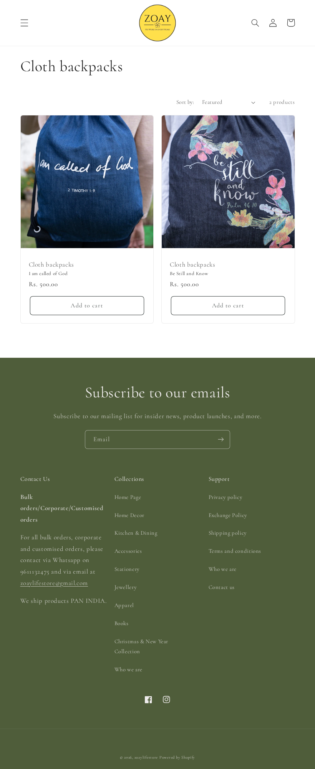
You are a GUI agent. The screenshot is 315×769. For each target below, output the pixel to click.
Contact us (222, 587)
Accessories (128, 550)
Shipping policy (228, 532)
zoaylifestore (146, 757)
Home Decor (129, 515)
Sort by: (185, 101)
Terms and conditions (235, 550)
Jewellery (125, 587)
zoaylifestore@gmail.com (54, 583)
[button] (24, 23)
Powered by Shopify (177, 757)
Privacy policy (225, 497)
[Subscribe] (221, 439)
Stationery (126, 568)
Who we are (128, 669)
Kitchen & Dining (136, 532)
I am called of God (48, 273)
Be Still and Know (189, 273)
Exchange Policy (228, 515)
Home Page (127, 497)
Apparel (124, 605)
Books (121, 623)
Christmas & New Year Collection (141, 646)
